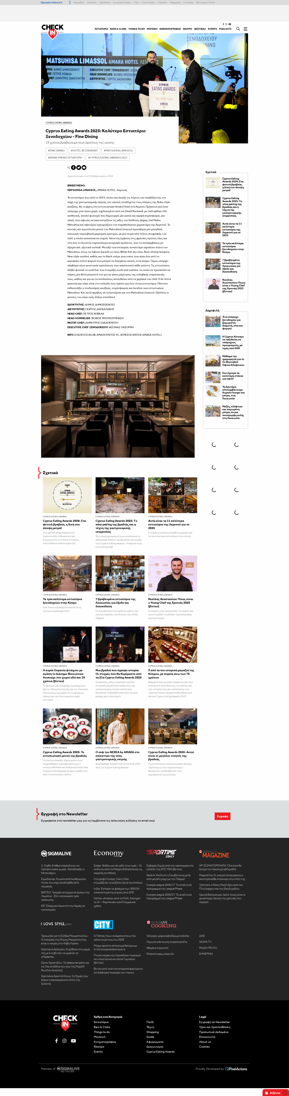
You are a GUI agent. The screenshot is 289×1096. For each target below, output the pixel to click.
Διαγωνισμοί (154, 1046)
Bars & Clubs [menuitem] (118, 28)
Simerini (91, 2)
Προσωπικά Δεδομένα (213, 1032)
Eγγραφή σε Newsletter (214, 1022)
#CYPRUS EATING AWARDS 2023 (107, 157)
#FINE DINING (56, 150)
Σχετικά (50, 472)
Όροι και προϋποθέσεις (215, 1027)
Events (98, 1051)
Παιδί (150, 1022)
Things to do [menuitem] (136, 28)
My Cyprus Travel (205, 2)
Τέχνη (150, 1027)
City (136, 2)
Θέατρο (99, 1046)
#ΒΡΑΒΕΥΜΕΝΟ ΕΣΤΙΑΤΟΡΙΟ (65, 157)
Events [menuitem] (212, 28)
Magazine (175, 2)
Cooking (188, 2)
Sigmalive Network (51, 2)
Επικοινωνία (207, 1037)
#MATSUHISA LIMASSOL (118, 150)
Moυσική (99, 1037)
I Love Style (148, 2)
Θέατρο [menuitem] (187, 28)
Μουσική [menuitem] (152, 28)
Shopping (152, 1032)
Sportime (104, 2)
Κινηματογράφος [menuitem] (170, 28)
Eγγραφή (222, 816)
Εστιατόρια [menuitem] (101, 28)
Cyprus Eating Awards (59, 122)
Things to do (102, 1032)
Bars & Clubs (102, 1027)
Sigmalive (78, 2)
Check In (162, 2)
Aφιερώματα (154, 1042)
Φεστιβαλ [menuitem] (200, 28)
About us (205, 1042)
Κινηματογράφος (105, 1042)
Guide (150, 1037)
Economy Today (122, 2)
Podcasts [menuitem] (225, 28)
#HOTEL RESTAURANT (84, 150)
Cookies (204, 1046)
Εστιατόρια (101, 1022)
